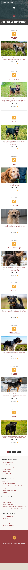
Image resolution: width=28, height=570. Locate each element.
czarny (12, 100)
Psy (13, 57)
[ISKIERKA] (14, 216)
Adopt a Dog (6, 520)
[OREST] (14, 384)
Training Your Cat (7, 502)
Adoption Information (8, 462)
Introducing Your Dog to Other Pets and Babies (14, 506)
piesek (13, 59)
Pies (11, 59)
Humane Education (7, 469)
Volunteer (5, 492)
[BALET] (14, 301)
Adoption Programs (7, 523)
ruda (21, 269)
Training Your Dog (7, 500)
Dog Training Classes (8, 464)
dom (21, 57)
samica (24, 269)
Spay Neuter (5, 481)
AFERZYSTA (14, 79)
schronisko (20, 59)
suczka (12, 227)
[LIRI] (14, 427)
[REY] (14, 132)
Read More (13, 64)
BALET (14, 290)
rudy (25, 183)
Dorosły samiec (10, 57)
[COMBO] (14, 175)
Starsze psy (18, 98)
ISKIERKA (14, 205)
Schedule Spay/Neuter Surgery (10, 490)
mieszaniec (5, 59)
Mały (3, 269)
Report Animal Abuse (8, 473)
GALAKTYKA (14, 333)
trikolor (24, 354)
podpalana (18, 269)
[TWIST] (14, 48)
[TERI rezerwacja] (14, 258)
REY (14, 122)
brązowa (18, 225)
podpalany (11, 101)
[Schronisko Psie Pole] (14, 11)
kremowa (24, 225)
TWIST (14, 38)
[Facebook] (14, 8)
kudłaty (23, 57)
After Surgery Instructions (9, 483)
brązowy (18, 267)
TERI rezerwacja (14, 248)
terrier (24, 59)
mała (4, 142)
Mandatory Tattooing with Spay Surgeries (13, 485)
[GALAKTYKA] (14, 343)
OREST (14, 374)
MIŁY (9, 59)
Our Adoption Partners (8, 525)
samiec (16, 59)
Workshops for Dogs (8, 504)
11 (17, 451)
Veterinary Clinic (6, 471)
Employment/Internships (9, 467)
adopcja (18, 57)
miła (14, 226)
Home (2, 26)
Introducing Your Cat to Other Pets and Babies (14, 508)
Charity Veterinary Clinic (8, 488)
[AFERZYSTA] (14, 90)
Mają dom (8, 183)
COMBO (14, 164)
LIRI (14, 417)
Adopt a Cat (5, 518)
